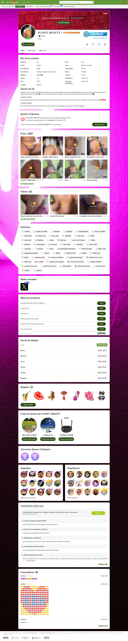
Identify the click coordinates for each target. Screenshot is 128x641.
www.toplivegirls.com (31, 633)
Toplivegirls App (69, 6)
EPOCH (43, 633)
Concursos (56, 6)
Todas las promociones (43, 6)
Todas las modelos (8, 6)
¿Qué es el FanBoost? (100, 38)
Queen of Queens (60, 118)
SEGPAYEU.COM (50, 633)
